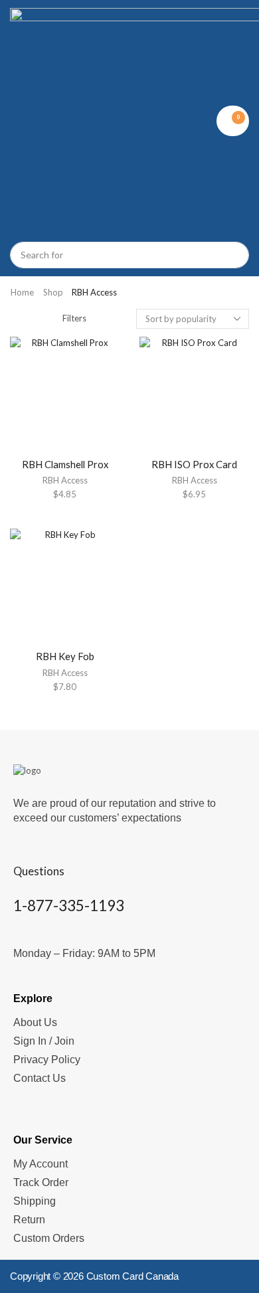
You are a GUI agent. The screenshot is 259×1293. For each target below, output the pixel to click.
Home (22, 292)
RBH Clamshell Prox (65, 464)
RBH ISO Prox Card (194, 464)
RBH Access (65, 480)
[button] (233, 121)
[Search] (232, 255)
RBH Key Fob (65, 656)
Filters (74, 318)
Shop (53, 292)
